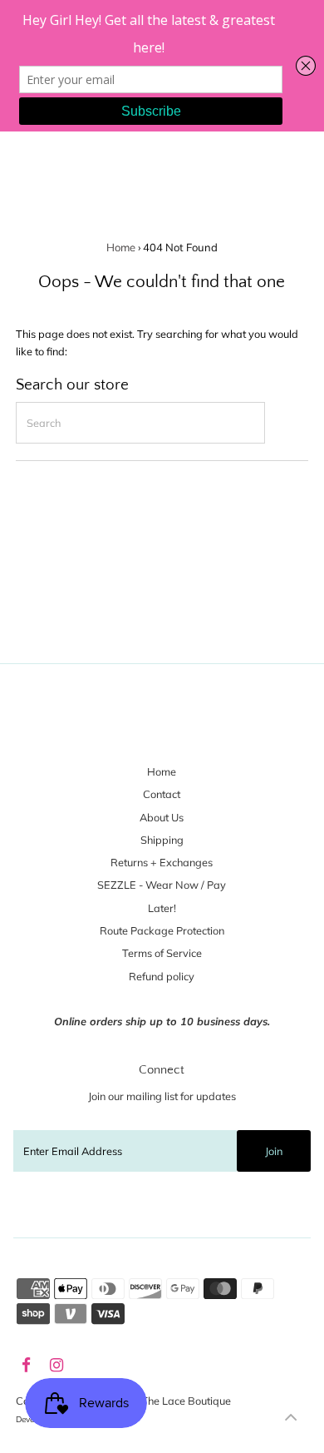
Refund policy (161, 976)
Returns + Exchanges (161, 862)
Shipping (162, 839)
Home (120, 247)
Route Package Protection (162, 930)
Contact (161, 794)
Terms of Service (162, 953)
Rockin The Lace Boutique (168, 1400)
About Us (162, 817)
